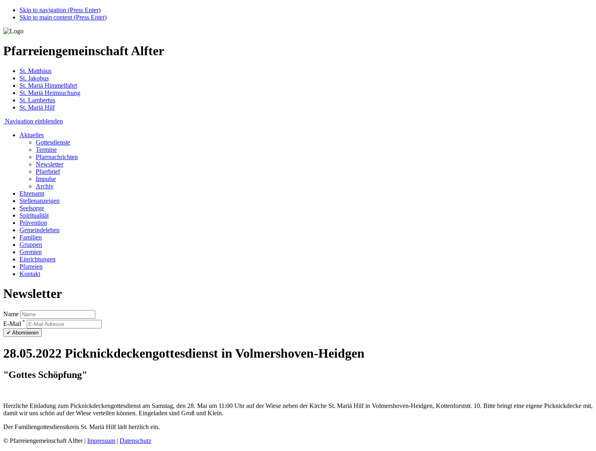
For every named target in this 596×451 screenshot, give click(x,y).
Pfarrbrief (48, 171)
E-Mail (14, 323)
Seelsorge (31, 208)
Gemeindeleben (39, 230)
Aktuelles (31, 135)
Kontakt (29, 273)
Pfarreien (31, 266)
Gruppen (30, 244)
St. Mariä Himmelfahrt (48, 85)
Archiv (45, 186)
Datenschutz (135, 440)
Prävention (33, 222)
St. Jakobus (34, 78)
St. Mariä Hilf (37, 107)
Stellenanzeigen (39, 200)
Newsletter (49, 164)
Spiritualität (34, 215)
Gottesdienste (53, 142)
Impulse (46, 178)
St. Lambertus (37, 100)
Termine (46, 149)
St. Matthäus (35, 70)
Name (11, 314)
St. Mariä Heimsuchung (49, 92)
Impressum (101, 440)
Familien (30, 237)
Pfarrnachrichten (57, 156)
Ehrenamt (31, 193)
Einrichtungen (37, 259)
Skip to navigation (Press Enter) (60, 9)
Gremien (30, 251)
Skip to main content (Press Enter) (63, 17)
